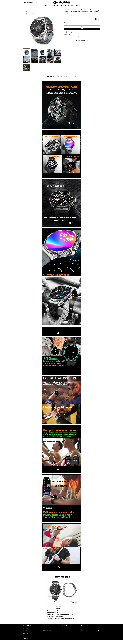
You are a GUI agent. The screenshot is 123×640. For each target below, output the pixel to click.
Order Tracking (25, 628)
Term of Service (25, 633)
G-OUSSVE (26, 638)
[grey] (96, 19)
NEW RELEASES (63, 5)
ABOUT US (78, 5)
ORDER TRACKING (71, 5)
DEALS (58, 5)
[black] (99, 19)
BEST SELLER (52, 5)
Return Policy (25, 630)
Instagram (63, 628)
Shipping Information (46, 628)
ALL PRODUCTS (46, 5)
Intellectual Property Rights (47, 630)
